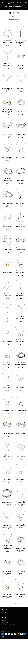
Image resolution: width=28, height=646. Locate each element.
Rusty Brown (7, 631)
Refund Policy (4, 622)
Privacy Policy (4, 627)
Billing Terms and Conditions (9, 624)
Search (3, 620)
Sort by (14, 16)
